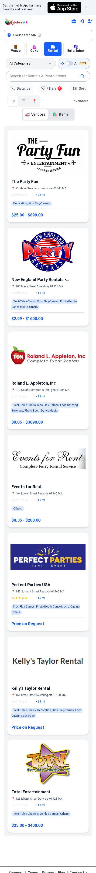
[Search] (82, 76)
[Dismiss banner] (88, 7)
